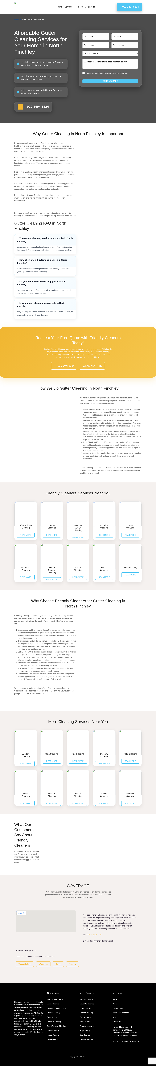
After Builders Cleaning (55, 999)
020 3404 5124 (95, 935)
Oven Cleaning (85, 1017)
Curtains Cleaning (53, 1013)
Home (59, 7)
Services (68, 7)
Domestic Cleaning (54, 1022)
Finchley (72, 964)
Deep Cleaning (52, 1017)
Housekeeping (52, 1039)
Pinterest (133, 1042)
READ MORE (25, 535)
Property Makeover (87, 1026)
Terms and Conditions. (120, 73)
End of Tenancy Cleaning (56, 1026)
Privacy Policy (103, 73)
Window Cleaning (86, 1039)
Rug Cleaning (85, 1030)
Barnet (58, 964)
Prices (80, 7)
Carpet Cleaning (53, 1004)
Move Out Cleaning (87, 1004)
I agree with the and (107, 73)
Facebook (125, 1042)
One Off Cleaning (86, 1013)
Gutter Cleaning (53, 1030)
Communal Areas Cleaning (57, 1008)
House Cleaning (53, 1035)
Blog (114, 1017)
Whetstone (43, 964)
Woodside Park (25, 964)
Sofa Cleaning (85, 1035)
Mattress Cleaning (86, 999)
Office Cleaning (85, 1008)
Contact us (90, 7)
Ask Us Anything (92, 366)
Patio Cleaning (85, 1022)
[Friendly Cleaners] (24, 7)
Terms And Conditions (120, 1013)
